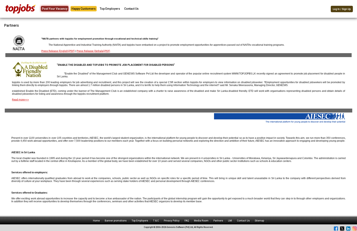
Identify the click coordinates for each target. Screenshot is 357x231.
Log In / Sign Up (342, 9)
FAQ (186, 220)
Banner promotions (116, 220)
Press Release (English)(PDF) (58, 51)
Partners (218, 220)
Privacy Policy (172, 220)
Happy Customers (83, 8)
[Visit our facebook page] (336, 228)
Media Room (201, 220)
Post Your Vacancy (54, 8)
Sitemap (259, 220)
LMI (230, 220)
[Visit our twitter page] (342, 228)
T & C (156, 220)
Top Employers (110, 8)
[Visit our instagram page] (354, 228)
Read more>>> (20, 99)
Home (96, 220)
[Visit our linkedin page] (348, 228)
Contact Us (131, 8)
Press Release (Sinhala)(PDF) (93, 51)
